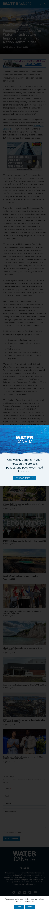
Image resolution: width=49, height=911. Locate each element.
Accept (18, 907)
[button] (45, 429)
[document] (24, 455)
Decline (30, 907)
